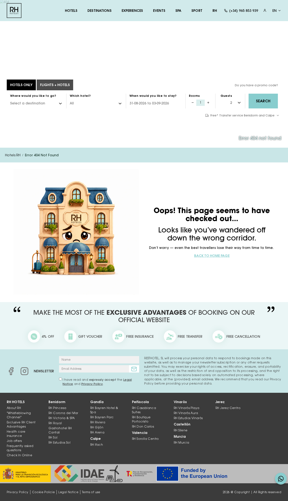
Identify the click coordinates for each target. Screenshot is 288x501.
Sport (196, 10)
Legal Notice (68, 492)
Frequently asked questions (20, 448)
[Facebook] (11, 371)
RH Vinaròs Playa (186, 408)
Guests (226, 96)
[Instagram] (24, 371)
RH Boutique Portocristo (141, 419)
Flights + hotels (55, 85)
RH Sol (52, 437)
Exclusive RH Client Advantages (21, 424)
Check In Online (19, 455)
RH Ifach (96, 445)
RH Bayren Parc (102, 417)
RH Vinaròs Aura (186, 413)
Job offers (14, 441)
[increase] (208, 103)
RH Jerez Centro (228, 408)
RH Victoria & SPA (61, 418)
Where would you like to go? (33, 96)
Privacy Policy (92, 384)
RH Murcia (181, 442)
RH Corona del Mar (63, 413)
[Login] (264, 10)
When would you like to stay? (153, 96)
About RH (14, 408)
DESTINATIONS (99, 10)
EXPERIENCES (132, 10)
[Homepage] (14, 10)
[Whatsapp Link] (281, 479)
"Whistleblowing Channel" (19, 415)
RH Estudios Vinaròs (188, 418)
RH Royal (55, 423)
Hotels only (21, 85)
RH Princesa (57, 408)
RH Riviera (97, 422)
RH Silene (181, 430)
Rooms (194, 96)
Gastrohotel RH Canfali (60, 430)
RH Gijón (96, 427)
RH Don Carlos (143, 426)
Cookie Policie (43, 492)
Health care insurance (16, 434)
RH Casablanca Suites (144, 410)
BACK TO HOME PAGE (212, 256)
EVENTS (159, 10)
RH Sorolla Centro (145, 439)
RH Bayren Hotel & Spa (104, 410)
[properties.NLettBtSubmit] (134, 369)
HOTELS (71, 10)
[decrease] (192, 103)
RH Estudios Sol (59, 442)
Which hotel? (80, 96)
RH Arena (97, 432)
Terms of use (91, 492)
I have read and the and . (97, 382)
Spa (178, 10)
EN (274, 10)
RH (215, 10)
